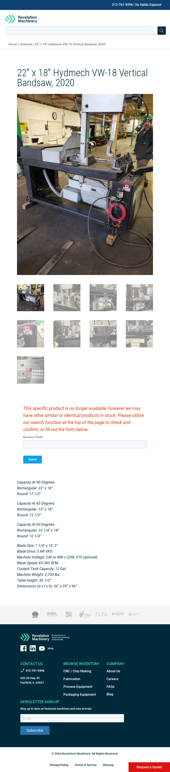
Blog (110, 694)
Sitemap (108, 765)
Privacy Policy (59, 765)
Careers (112, 679)
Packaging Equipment (79, 694)
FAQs (110, 687)
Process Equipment (77, 687)
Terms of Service (86, 765)
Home (12, 44)
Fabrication (71, 679)
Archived (26, 44)
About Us (113, 671)
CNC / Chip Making (77, 671)
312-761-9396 (122, 5)
